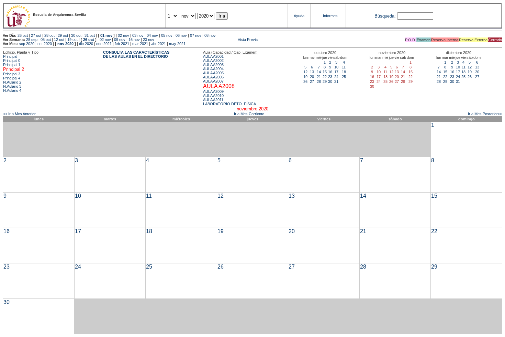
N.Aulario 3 (12, 86)
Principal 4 (11, 78)
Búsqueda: (385, 16)
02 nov (123, 35)
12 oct (59, 39)
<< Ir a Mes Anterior (19, 114)
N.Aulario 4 (12, 90)
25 (344, 77)
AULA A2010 (213, 96)
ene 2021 (104, 44)
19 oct (72, 39)
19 (305, 77)
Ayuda (299, 16)
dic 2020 (86, 44)
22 (325, 77)
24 (336, 77)
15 (325, 72)
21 (319, 77)
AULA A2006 (213, 77)
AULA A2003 (213, 65)
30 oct (76, 35)
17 (336, 72)
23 (330, 77)
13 (312, 72)
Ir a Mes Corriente (249, 114)
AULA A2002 (213, 60)
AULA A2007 (213, 81)
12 (305, 72)
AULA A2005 (213, 73)
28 (319, 81)
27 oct (36, 35)
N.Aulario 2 (12, 82)
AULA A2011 (213, 100)
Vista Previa (206, 39)
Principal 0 (11, 60)
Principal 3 (11, 74)
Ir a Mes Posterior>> (485, 114)
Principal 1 (11, 65)
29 (325, 81)
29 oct (63, 35)
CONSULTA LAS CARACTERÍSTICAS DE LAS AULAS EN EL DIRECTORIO (136, 54)
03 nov (138, 35)
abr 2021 (158, 44)
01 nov (106, 35)
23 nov (148, 39)
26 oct (23, 35)
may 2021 (177, 44)
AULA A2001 (213, 56)
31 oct (90, 35)
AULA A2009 (213, 91)
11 (344, 67)
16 (330, 72)
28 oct (49, 35)
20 (312, 77)
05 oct (46, 39)
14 (319, 72)
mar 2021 (140, 44)
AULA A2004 (213, 69)
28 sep (31, 39)
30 (330, 81)
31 (336, 81)
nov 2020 (65, 44)
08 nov (210, 35)
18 (344, 72)
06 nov (181, 35)
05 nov (166, 35)
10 (336, 67)
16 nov (134, 39)
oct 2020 (44, 44)
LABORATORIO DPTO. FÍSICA (229, 104)
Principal (10, 56)
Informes (330, 16)
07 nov (195, 35)
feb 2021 (122, 44)
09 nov (119, 39)
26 (305, 81)
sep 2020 (26, 44)
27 (312, 81)
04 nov (152, 35)
